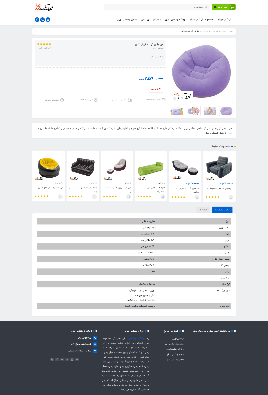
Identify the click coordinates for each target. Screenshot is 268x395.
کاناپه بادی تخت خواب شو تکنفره (220, 188)
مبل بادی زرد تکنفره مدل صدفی (50, 187)
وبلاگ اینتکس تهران (175, 19)
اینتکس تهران (224, 19)
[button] (224, 7)
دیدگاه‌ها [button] (203, 210)
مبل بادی (154, 56)
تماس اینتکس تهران (127, 19)
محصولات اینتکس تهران (201, 19)
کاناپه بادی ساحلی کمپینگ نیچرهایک (155, 189)
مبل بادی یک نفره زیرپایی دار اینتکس (187, 190)
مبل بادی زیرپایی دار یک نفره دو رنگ (118, 189)
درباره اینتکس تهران (151, 19)
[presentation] (232, 111)
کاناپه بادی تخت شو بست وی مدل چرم (83, 189)
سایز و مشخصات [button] (222, 210)
